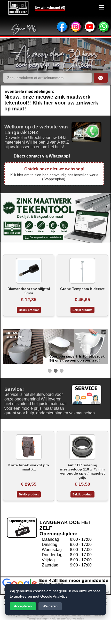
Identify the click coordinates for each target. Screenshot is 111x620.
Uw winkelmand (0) (50, 8)
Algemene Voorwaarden (68, 618)
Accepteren (23, 606)
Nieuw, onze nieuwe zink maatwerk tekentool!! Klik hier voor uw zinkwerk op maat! (51, 102)
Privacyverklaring (19, 615)
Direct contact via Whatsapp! (37, 156)
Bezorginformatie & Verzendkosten (57, 615)
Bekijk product (29, 309)
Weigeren (50, 606)
